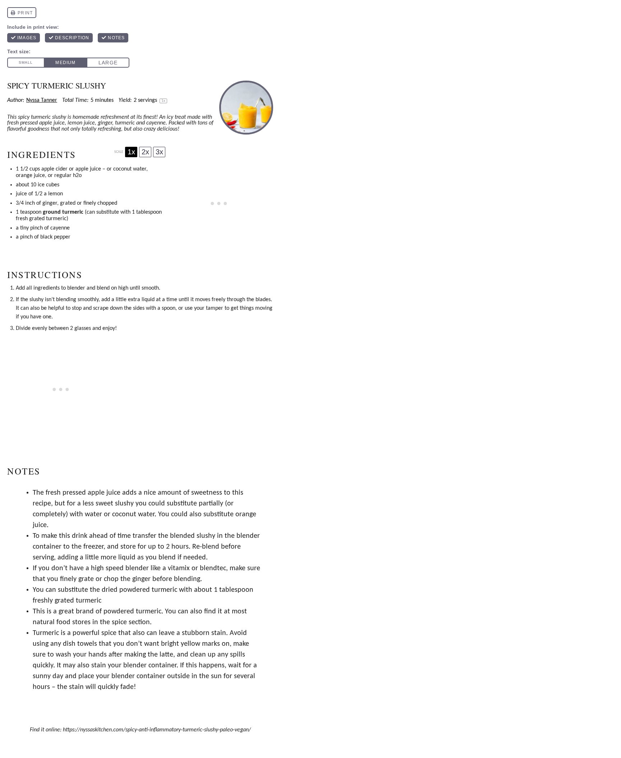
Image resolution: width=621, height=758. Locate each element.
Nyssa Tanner (41, 100)
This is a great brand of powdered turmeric (97, 611)
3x (159, 152)
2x (145, 152)
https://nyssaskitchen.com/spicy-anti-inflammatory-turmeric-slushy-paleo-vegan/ (157, 730)
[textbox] (147, 590)
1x (131, 152)
